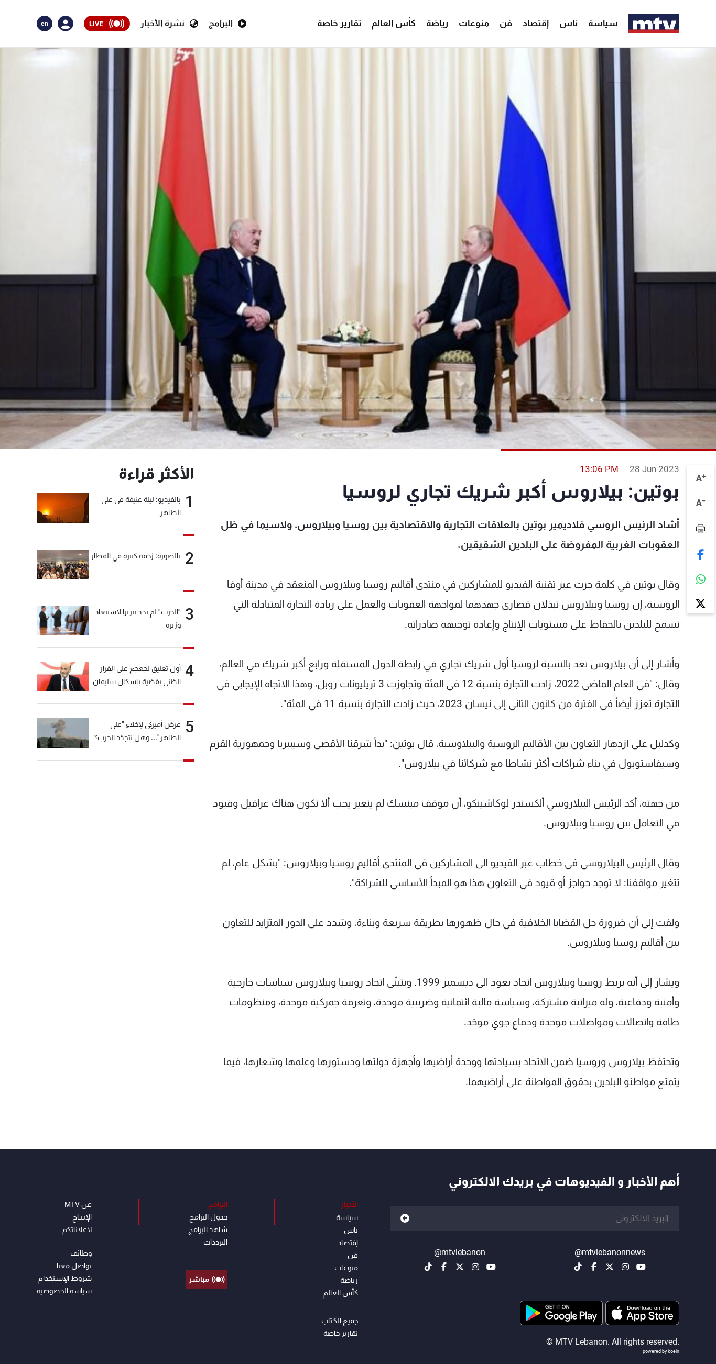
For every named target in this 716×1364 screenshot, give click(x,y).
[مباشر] (206, 1255)
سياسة (603, 23)
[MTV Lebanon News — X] (609, 1266)
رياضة (437, 23)
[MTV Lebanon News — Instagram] (625, 1266)
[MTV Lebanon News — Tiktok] (578, 1266)
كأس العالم (394, 23)
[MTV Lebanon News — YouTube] (641, 1266)
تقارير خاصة (339, 23)
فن (506, 23)
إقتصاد (536, 23)
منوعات (474, 23)
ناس (568, 23)
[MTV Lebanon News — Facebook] (594, 1266)
